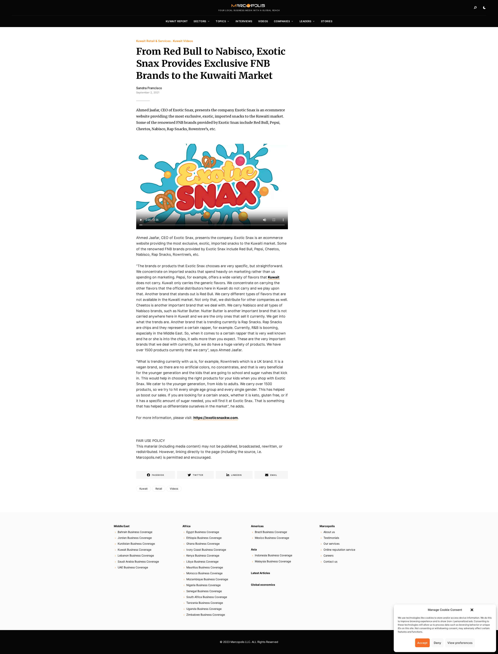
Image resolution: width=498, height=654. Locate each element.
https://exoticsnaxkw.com (215, 418)
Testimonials (331, 537)
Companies (282, 21)
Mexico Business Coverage (272, 537)
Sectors (200, 21)
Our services (331, 543)
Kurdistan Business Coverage (136, 543)
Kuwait (273, 277)
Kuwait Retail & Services (153, 41)
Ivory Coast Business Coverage (206, 549)
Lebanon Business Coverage (136, 555)
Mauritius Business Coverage (204, 567)
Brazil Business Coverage (271, 532)
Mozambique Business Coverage (207, 579)
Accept (422, 643)
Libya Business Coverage (202, 561)
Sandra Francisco (149, 88)
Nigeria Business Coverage (203, 585)
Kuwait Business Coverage (134, 549)
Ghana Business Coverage (203, 543)
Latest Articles (260, 573)
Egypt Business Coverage (202, 532)
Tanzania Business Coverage (204, 602)
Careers (328, 555)
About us (329, 532)
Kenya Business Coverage (202, 555)
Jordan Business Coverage (135, 537)
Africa (186, 526)
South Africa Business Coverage (206, 597)
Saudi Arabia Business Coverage (138, 561)
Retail (158, 488)
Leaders (305, 21)
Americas (257, 526)
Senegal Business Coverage (204, 591)
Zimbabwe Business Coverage (205, 614)
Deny (437, 643)
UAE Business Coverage (133, 567)
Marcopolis (327, 526)
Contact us (330, 561)
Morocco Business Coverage (204, 573)
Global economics (263, 584)
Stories (326, 21)
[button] (472, 610)
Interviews (244, 21)
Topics (221, 21)
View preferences (460, 643)
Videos (263, 21)
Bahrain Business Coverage (135, 532)
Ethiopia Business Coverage (204, 537)
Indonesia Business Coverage (273, 555)
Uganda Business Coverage (204, 608)
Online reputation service (339, 549)
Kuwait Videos (183, 41)
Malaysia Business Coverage (273, 561)
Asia (254, 549)
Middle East (121, 526)
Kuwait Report (177, 21)
